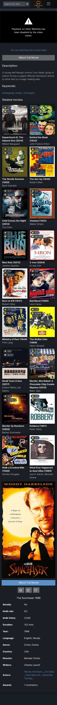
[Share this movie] (28, 590)
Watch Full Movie (28, 582)
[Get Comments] (36, 590)
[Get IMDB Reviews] (21, 590)
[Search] (27, 4)
